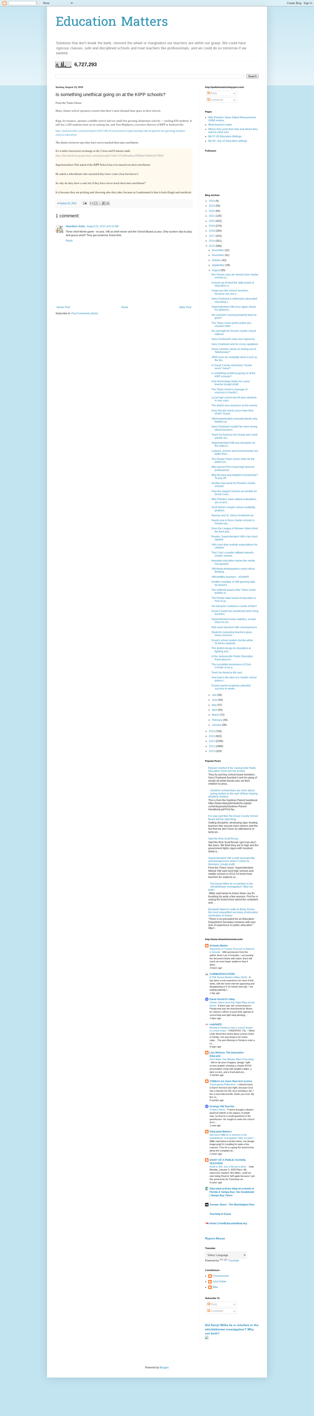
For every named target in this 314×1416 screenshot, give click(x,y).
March (216, 714)
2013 (212, 736)
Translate (233, 1260)
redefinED (216, 1024)
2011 (212, 746)
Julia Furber (219, 1281)
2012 (212, 741)
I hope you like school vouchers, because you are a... (230, 292)
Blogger (164, 1367)
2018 (212, 230)
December (218, 250)
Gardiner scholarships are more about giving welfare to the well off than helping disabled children (233, 793)
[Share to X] (100, 203)
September (218, 265)
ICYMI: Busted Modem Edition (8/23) (229, 977)
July (214, 694)
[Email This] (92, 203)
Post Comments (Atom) (84, 313)
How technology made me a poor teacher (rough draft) (230, 383)
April (215, 709)
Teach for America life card (226, 672)
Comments (216, 99)
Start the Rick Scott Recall (223, 838)
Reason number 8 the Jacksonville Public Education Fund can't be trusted (232, 769)
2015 (212, 245)
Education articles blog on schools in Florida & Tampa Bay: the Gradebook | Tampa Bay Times (232, 1192)
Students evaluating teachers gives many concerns (231, 634)
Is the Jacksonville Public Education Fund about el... (232, 658)
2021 (212, 215)
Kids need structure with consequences (234, 627)
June (215, 699)
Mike (215, 1287)
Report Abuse (215, 1238)
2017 (212, 235)
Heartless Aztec (75, 226)
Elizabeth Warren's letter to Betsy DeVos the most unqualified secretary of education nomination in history (233, 912)
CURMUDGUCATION (222, 974)
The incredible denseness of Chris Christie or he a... (231, 666)
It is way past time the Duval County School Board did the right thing (233, 818)
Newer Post (63, 307)
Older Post (185, 307)
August (216, 270)
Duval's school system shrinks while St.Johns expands (232, 642)
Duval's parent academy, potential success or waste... (231, 687)
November (218, 255)
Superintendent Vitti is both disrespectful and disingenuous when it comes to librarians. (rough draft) (231, 861)
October (217, 260)
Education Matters (112, 22)
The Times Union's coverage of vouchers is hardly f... (229, 391)
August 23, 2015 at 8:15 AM (103, 226)
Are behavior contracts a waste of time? (234, 606)
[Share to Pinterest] (108, 203)
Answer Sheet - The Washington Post (232, 1204)
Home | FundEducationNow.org (228, 1223)
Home (124, 307)
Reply (69, 240)
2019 (212, 225)
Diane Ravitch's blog (222, 999)
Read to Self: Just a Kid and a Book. (228, 1166)
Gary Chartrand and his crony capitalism (234, 344)
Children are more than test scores (231, 1081)
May (214, 705)
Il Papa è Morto (218, 1109)
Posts (213, 93)
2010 (212, 751)
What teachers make (220, 124)
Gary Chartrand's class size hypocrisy (233, 339)
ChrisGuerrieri (221, 1275)
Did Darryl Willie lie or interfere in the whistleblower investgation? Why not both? (230, 886)
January (217, 724)
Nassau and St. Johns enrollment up (232, 515)
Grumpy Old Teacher (222, 1106)
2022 (212, 210)
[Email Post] (84, 203)
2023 (212, 205)
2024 (212, 200)
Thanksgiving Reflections (223, 1084)
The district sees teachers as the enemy (234, 405)
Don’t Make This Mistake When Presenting (232, 1059)
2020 (212, 220)
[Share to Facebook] (104, 203)
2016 (212, 240)
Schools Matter (219, 945)
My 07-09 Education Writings (225, 136)
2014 (212, 731)
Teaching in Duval (220, 1214)
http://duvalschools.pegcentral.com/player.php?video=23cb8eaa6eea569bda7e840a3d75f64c (110, 155)
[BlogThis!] (96, 203)
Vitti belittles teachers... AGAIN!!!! (230, 576)
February (217, 719)
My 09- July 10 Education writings (227, 140)
